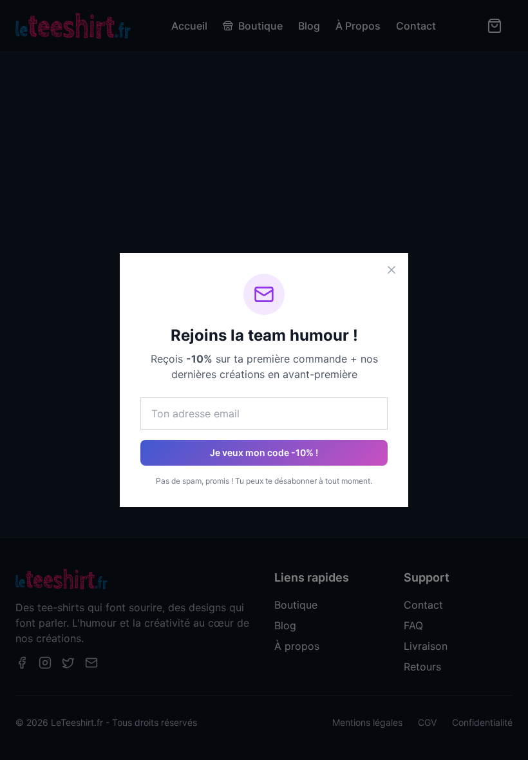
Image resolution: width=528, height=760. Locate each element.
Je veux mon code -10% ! (264, 452)
